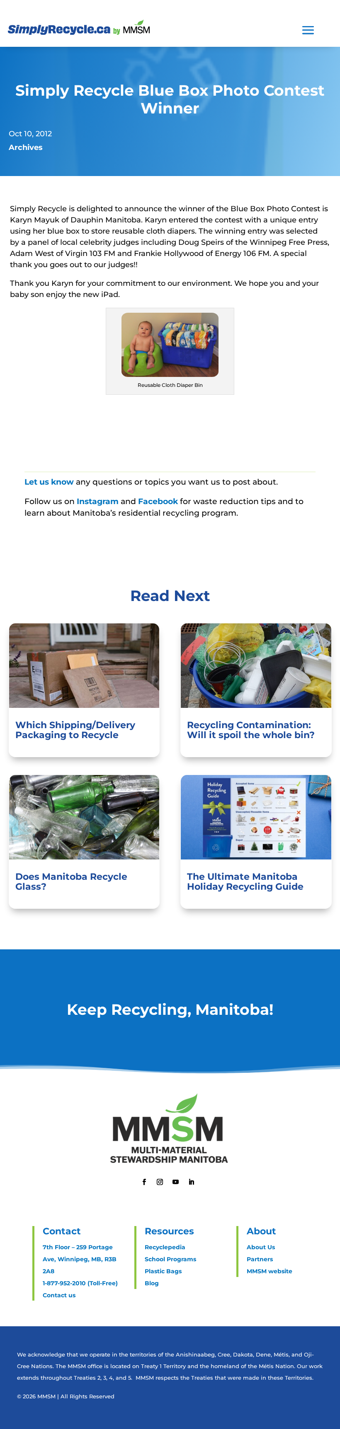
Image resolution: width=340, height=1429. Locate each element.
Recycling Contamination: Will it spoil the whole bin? (251, 730)
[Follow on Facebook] (144, 1182)
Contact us (59, 1295)
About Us (261, 1247)
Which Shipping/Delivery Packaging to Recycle (75, 730)
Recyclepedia (165, 1247)
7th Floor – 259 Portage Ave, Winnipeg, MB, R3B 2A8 (80, 1259)
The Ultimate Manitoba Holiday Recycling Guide (245, 881)
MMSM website (269, 1271)
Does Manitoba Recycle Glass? (71, 881)
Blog (152, 1283)
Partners (260, 1259)
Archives (26, 147)
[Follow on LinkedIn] (191, 1182)
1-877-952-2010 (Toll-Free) (80, 1283)
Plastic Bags (163, 1271)
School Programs (170, 1259)
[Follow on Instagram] (159, 1182)
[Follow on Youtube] (175, 1182)
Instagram (99, 501)
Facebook (159, 501)
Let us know (49, 482)
